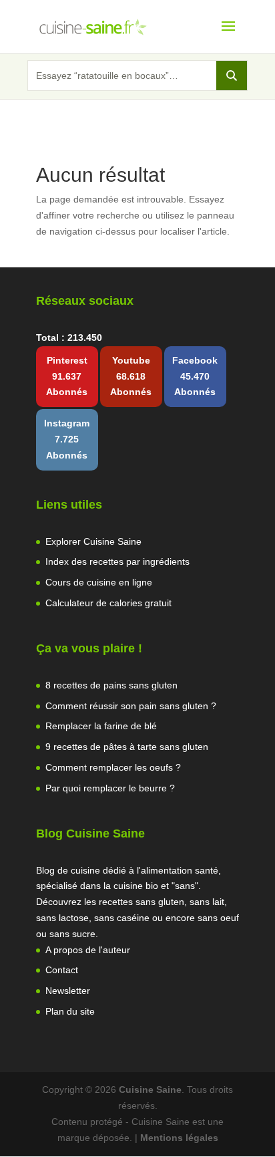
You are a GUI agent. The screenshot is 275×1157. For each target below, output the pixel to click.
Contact (61, 970)
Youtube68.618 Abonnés (131, 376)
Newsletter (67, 990)
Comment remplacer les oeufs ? (113, 767)
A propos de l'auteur (87, 949)
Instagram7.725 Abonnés (66, 439)
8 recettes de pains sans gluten (111, 685)
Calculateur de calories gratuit (108, 603)
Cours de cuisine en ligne (98, 582)
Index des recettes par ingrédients (117, 561)
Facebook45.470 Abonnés (195, 376)
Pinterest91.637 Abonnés (66, 376)
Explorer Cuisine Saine (93, 541)
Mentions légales (179, 1137)
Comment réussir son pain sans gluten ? (130, 705)
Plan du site (70, 1011)
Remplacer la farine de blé (101, 726)
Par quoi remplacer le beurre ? (110, 788)
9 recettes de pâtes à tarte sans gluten (126, 746)
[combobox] (122, 75)
